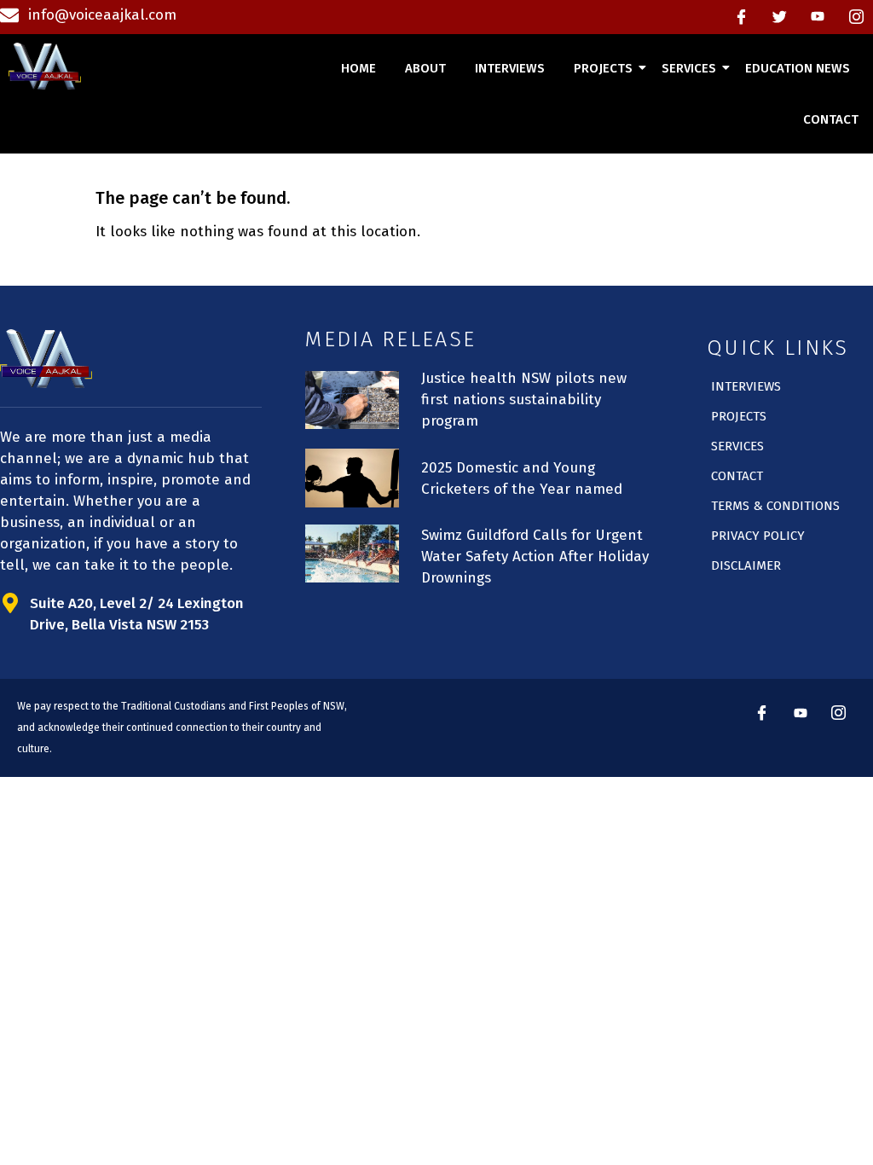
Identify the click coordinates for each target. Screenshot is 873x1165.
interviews (510, 68)
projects (603, 68)
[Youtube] (817, 17)
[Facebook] (741, 17)
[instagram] (856, 17)
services (689, 68)
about (425, 68)
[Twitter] (779, 17)
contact (831, 119)
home (358, 68)
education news (797, 68)
